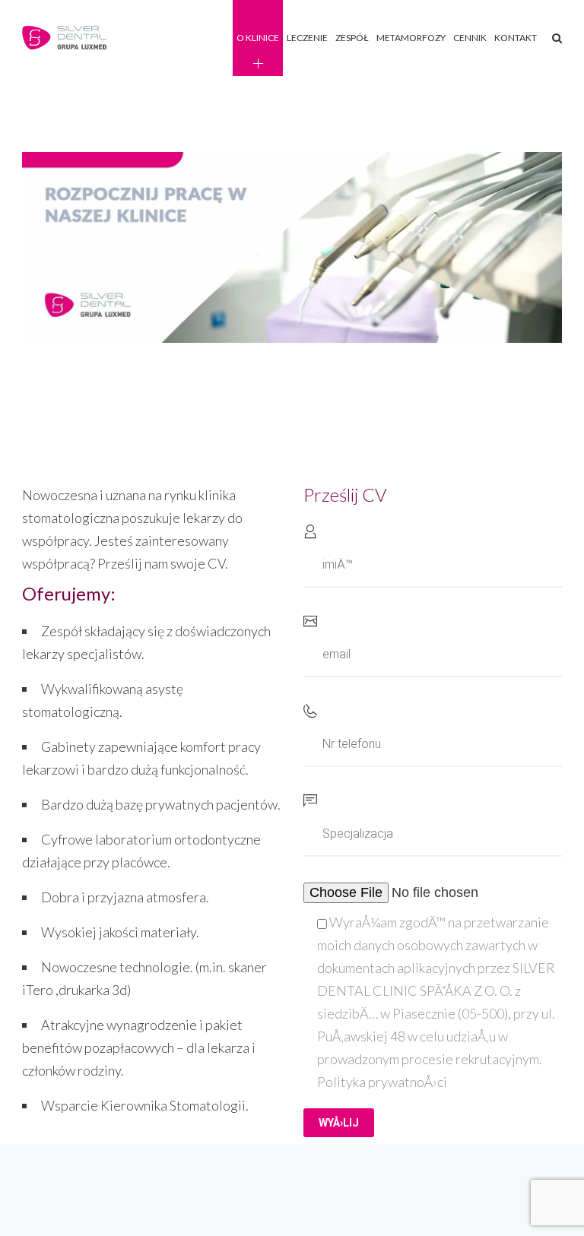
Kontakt (515, 37)
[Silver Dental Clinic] (66, 38)
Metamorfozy (411, 37)
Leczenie (307, 37)
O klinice (257, 37)
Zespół (352, 37)
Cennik (470, 37)
